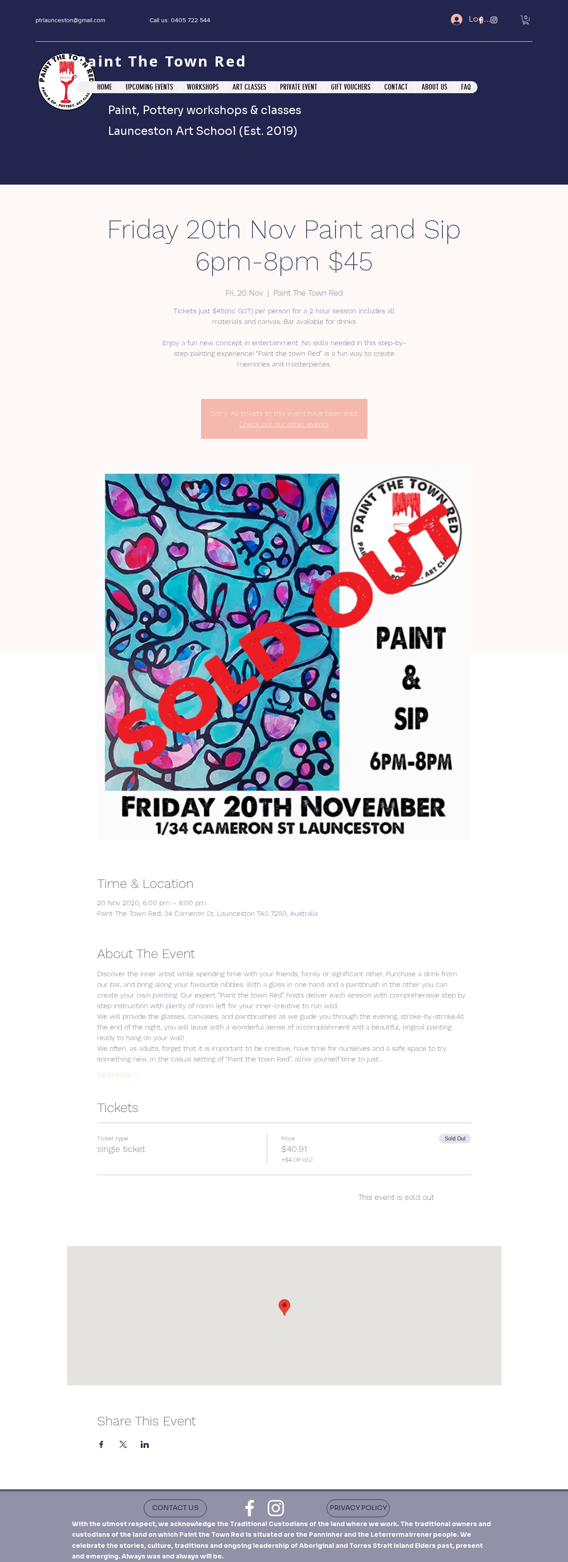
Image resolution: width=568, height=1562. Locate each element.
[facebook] (249, 1508)
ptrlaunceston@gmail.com (70, 20)
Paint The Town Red (164, 61)
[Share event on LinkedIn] (145, 1444)
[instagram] (276, 1508)
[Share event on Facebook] (101, 1444)
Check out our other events (284, 424)
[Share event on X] (123, 1444)
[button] (526, 20)
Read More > (117, 1074)
